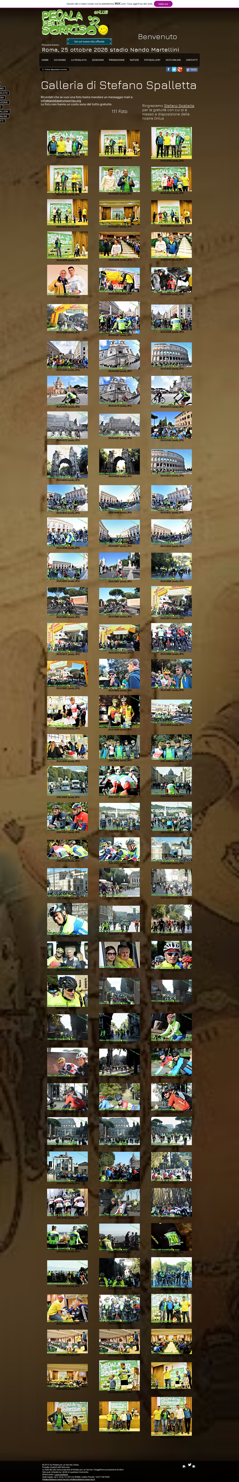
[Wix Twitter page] (174, 69)
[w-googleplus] (195, 1467)
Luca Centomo (61, 1474)
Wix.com (66, 1467)
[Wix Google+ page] (179, 69)
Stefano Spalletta (179, 105)
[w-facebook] (185, 1467)
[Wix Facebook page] (168, 69)
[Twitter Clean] (190, 1465)
